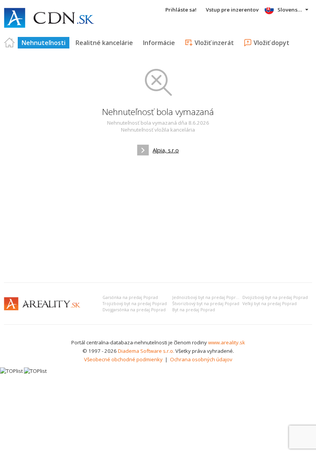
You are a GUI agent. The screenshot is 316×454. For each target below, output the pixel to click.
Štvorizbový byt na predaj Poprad (205, 303)
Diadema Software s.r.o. (146, 350)
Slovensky (290, 9)
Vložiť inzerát (214, 42)
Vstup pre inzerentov (232, 9)
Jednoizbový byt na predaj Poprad (206, 297)
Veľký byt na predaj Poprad (269, 303)
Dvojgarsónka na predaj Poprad (134, 309)
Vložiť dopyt (271, 42)
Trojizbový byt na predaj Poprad (135, 303)
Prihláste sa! (181, 9)
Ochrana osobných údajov (201, 359)
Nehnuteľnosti (44, 42)
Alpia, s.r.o (166, 150)
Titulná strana (9, 42)
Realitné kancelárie (104, 42)
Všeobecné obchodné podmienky (123, 359)
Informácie (159, 42)
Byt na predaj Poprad (193, 309)
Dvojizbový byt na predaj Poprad (275, 297)
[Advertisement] (158, 219)
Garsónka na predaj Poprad (130, 297)
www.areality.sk (226, 342)
